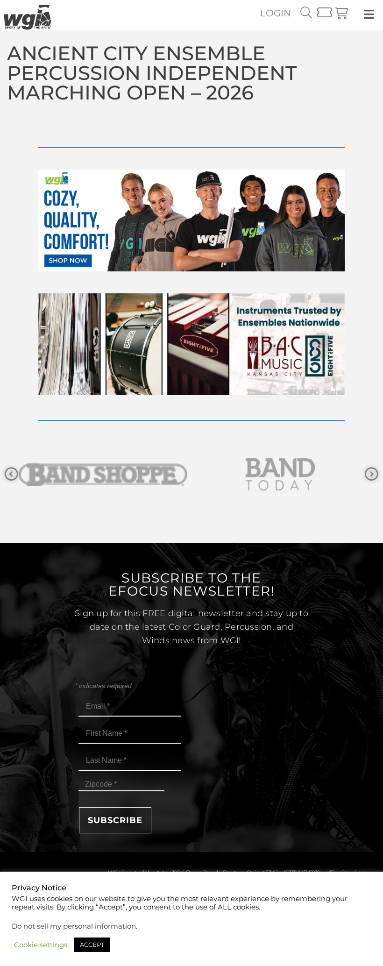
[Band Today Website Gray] (141, 474)
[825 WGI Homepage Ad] (191, 392)
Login (275, 13)
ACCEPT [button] (92, 944)
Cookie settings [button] (40, 945)
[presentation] (11, 474)
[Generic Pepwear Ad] (191, 268)
